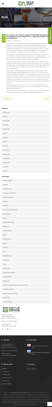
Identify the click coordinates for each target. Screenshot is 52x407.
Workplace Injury (6, 297)
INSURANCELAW (6, 371)
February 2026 (6, 112)
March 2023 (5, 146)
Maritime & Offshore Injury (8, 222)
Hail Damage (5, 205)
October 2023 (6, 125)
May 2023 (5, 141)
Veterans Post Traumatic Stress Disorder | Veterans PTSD (15, 285)
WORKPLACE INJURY (7, 377)
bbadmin (10, 40)
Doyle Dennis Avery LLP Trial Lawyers (19, 392)
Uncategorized (6, 281)
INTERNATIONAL (6, 380)
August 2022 (5, 166)
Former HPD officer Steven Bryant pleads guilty (40, 346)
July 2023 (5, 133)
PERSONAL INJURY (7, 374)
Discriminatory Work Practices (9, 193)
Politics (4, 264)
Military (4, 235)
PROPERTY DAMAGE (7, 383)
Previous (7, 98)
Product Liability (6, 268)
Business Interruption (7, 180)
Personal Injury (6, 260)
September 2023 (6, 129)
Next (46, 98)
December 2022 (6, 154)
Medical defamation (7, 230)
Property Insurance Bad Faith (9, 272)
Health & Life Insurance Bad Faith (10, 209)
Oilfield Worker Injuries (7, 255)
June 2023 (5, 137)
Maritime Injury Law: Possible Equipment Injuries (41, 353)
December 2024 (6, 120)
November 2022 (6, 158)
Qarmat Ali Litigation (7, 276)
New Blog (5, 243)
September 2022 (6, 162)
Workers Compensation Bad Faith (10, 293)
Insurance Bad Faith (7, 214)
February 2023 (6, 150)
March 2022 (5, 171)
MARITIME (5, 368)
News (4, 251)
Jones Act (5, 218)
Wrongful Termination (7, 301)
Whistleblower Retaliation (8, 289)
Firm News (17, 40)
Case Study (5, 184)
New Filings (5, 247)
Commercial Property (7, 188)
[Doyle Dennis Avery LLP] (26, 3)
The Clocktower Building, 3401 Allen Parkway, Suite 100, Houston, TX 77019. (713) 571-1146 (9, 316)
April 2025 (5, 116)
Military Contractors (7, 239)
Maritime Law (6, 226)
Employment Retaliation (8, 197)
